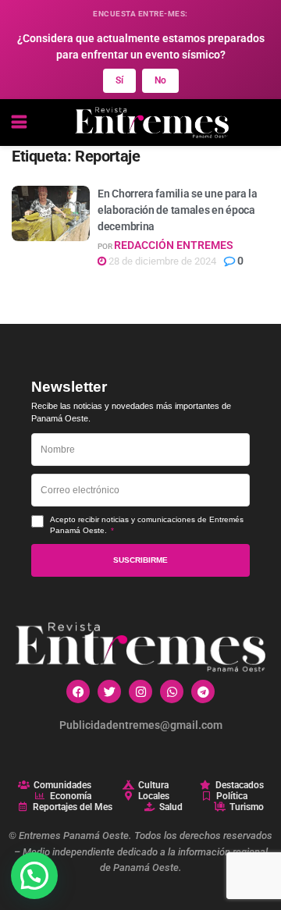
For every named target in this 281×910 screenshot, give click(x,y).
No (160, 80)
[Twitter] (109, 691)
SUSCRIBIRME (140, 560)
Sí (119, 80)
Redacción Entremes (173, 245)
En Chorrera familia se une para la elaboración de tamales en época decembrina (178, 210)
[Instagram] (140, 691)
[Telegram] (203, 691)
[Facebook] (78, 691)
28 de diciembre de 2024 (161, 261)
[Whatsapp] (171, 691)
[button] (34, 875)
